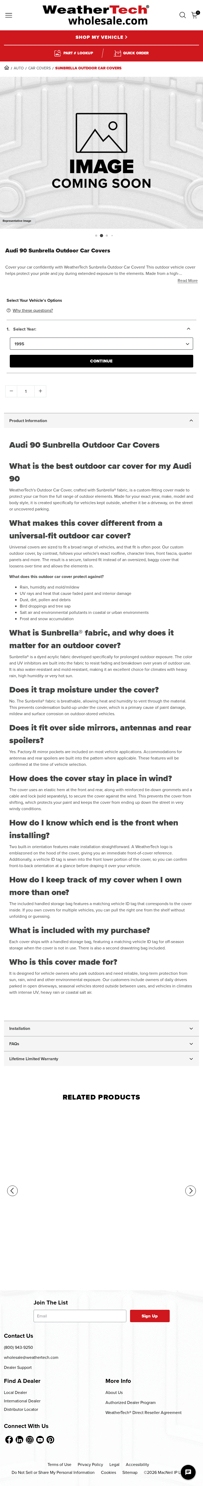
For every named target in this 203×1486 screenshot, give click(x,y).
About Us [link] (114, 1392)
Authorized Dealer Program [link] (130, 1402)
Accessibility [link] (137, 1464)
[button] (182, 15)
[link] (6, 67)
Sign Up (150, 1316)
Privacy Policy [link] (90, 1464)
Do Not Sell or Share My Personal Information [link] (53, 1472)
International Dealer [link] (22, 1401)
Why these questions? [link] (33, 310)
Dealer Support (18, 1367)
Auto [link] (19, 68)
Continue (101, 361)
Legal (114, 1464)
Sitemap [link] (129, 1472)
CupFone (10, 1259)
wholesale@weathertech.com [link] (31, 1357)
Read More (188, 281)
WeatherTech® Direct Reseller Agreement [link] (143, 1412)
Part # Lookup (78, 53)
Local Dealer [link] (15, 1392)
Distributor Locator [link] (21, 1409)
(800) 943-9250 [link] (18, 1347)
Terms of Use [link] (59, 1464)
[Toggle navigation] (8, 15)
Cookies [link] (108, 1472)
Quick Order (136, 53)
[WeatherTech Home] (96, 15)
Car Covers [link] (39, 68)
